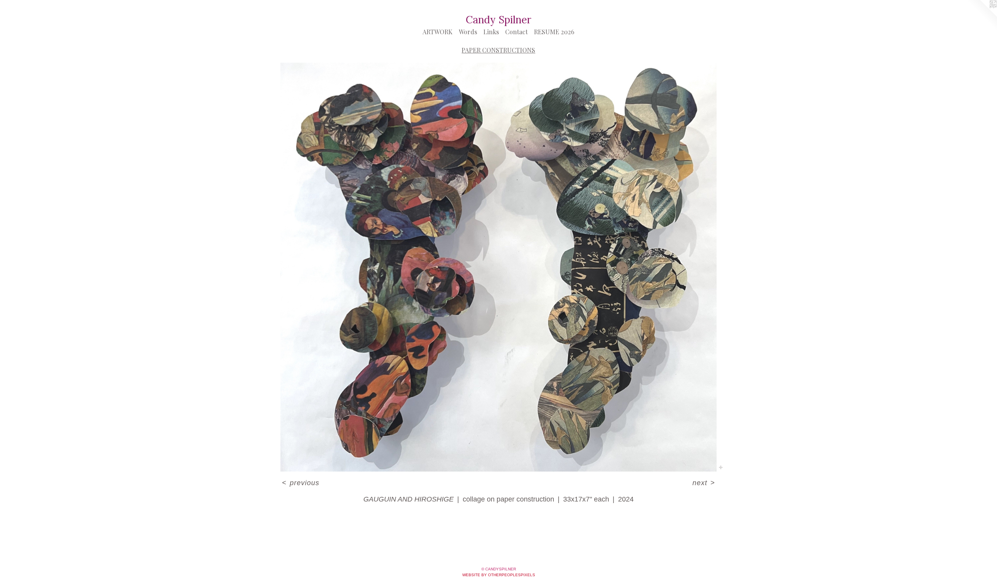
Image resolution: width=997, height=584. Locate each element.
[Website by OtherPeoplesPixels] (981, 15)
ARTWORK (438, 32)
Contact (516, 32)
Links (491, 32)
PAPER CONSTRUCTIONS (498, 50)
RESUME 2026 (554, 32)
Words (468, 32)
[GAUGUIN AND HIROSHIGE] (498, 267)
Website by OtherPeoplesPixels (498, 575)
